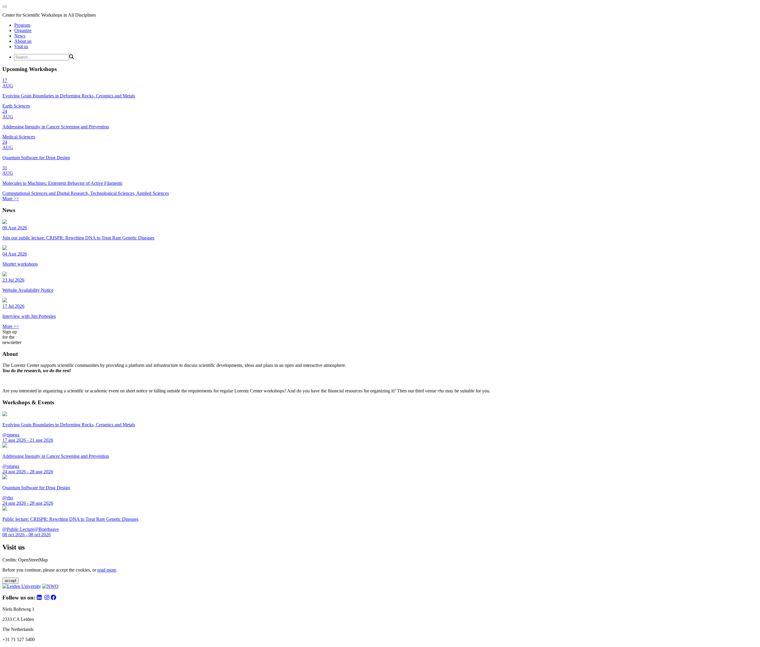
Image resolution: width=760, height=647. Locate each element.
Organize (22, 30)
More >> (10, 198)
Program (22, 25)
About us (22, 41)
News (19, 35)
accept (10, 580)
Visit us (21, 46)
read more (106, 569)
